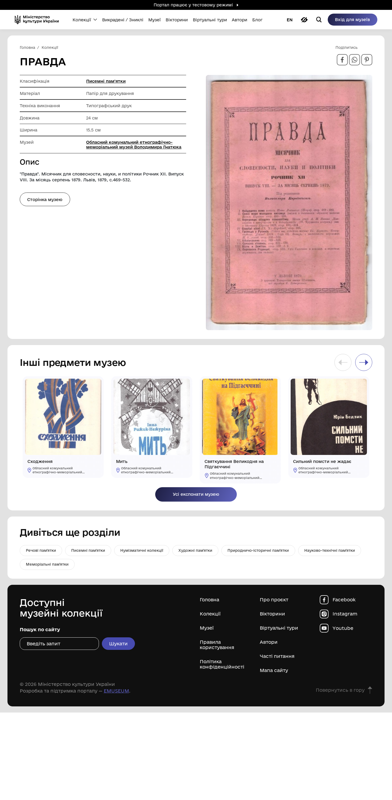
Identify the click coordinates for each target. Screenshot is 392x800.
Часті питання (277, 656)
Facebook (344, 599)
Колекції (210, 613)
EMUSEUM (116, 690)
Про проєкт (274, 599)
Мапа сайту (274, 670)
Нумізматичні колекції (141, 550)
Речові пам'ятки (41, 550)
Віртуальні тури (279, 627)
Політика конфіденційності (222, 664)
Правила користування (217, 644)
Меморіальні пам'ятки (47, 564)
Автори (269, 642)
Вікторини (272, 613)
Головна (209, 599)
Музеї (207, 627)
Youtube (343, 628)
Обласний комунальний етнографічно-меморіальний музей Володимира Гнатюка (133, 144)
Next (363, 362)
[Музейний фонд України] (39, 19)
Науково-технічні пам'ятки (329, 550)
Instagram (345, 613)
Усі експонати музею (196, 494)
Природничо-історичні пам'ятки (258, 550)
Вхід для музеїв (352, 19)
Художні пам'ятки (195, 550)
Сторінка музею (44, 199)
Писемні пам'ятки (106, 81)
